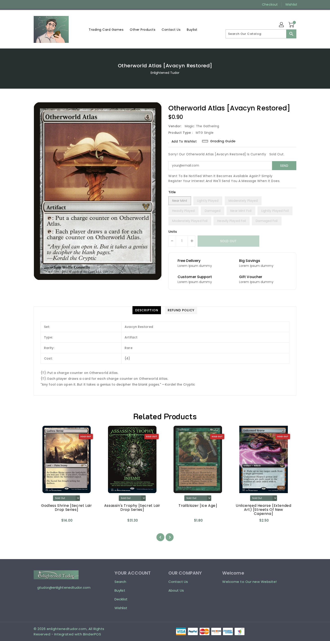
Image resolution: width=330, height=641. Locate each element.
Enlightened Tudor (165, 72)
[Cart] (291, 24)
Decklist (121, 599)
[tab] (146, 310)
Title (172, 192)
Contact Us (178, 581)
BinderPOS (92, 634)
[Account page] (281, 24)
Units (172, 231)
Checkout (270, 4)
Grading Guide (223, 141)
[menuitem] (106, 29)
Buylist (119, 590)
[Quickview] (40, 522)
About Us (176, 590)
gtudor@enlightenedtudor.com (63, 587)
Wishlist (291, 4)
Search (120, 581)
